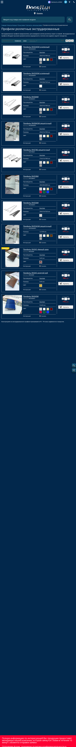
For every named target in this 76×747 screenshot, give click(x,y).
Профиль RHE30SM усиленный (36, 73)
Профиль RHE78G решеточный (36, 150)
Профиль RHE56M (30, 203)
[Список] (67, 41)
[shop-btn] (74, 370)
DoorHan (42, 52)
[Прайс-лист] (72, 41)
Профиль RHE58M (30, 176)
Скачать (43, 66)
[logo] (38, 7)
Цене (24, 41)
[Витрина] (69, 41)
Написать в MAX (56, 2)
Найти (70, 20)
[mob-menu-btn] (2, 2)
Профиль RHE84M (30, 97)
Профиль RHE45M (30, 296)
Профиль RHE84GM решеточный (37, 123)
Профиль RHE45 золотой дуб (35, 273)
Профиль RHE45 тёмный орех (36, 249)
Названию (18, 41)
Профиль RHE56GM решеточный (37, 226)
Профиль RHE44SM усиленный (36, 47)
